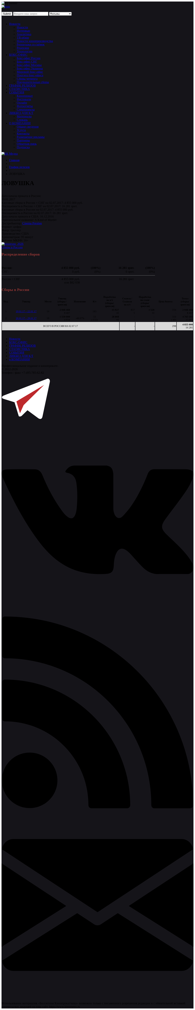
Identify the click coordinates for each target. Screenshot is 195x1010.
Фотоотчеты (25, 106)
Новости (14, 23)
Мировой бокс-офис (30, 71)
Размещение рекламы (31, 137)
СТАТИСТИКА (19, 89)
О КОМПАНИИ (20, 123)
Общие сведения (27, 126)
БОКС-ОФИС (18, 54)
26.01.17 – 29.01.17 (26, 318)
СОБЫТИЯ (16, 92)
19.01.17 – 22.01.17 (26, 311)
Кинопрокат (25, 95)
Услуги (21, 130)
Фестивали (24, 99)
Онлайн (22, 102)
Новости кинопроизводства (35, 41)
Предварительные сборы (33, 82)
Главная (14, 160)
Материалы (24, 116)
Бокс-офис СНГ (27, 61)
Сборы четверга (27, 78)
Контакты (23, 133)
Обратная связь (27, 143)
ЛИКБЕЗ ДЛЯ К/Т (21, 113)
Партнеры (23, 140)
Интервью (23, 30)
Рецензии (23, 47)
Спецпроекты (26, 109)
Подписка (23, 147)
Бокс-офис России (28, 58)
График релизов (19, 167)
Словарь (22, 119)
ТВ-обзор (23, 37)
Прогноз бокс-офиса (30, 75)
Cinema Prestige (32, 223)
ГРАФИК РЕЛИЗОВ (22, 85)
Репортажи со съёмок (31, 44)
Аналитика (24, 34)
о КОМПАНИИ (19, 359)
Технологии (24, 51)
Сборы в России (12, 247)
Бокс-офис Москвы (29, 65)
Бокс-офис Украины (30, 68)
